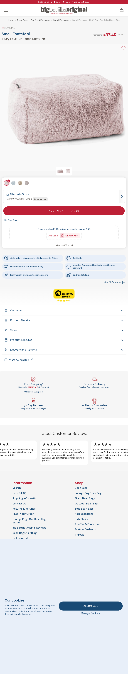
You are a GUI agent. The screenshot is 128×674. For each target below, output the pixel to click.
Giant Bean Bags (85, 498)
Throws (79, 534)
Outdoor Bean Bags (87, 503)
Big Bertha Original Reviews (29, 527)
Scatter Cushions (85, 529)
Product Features (21, 339)
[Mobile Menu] (6, 10)
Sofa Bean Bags (84, 508)
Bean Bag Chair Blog (24, 533)
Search (16, 488)
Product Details (20, 320)
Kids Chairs (81, 519)
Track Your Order (23, 513)
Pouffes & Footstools (88, 524)
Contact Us (19, 503)
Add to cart (64, 210)
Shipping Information (25, 498)
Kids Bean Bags (84, 513)
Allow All (91, 606)
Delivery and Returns (23, 349)
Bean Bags (81, 488)
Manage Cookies (90, 613)
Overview (16, 310)
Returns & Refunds (24, 508)
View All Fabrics (19, 359)
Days (58, 2)
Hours (67, 2)
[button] (60, 171)
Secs (87, 2)
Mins (77, 2)
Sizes (13, 330)
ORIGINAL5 (71, 236)
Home (11, 20)
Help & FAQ (19, 493)
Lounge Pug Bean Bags (88, 493)
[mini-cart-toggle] (122, 10)
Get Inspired (20, 538)
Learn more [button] (27, 614)
